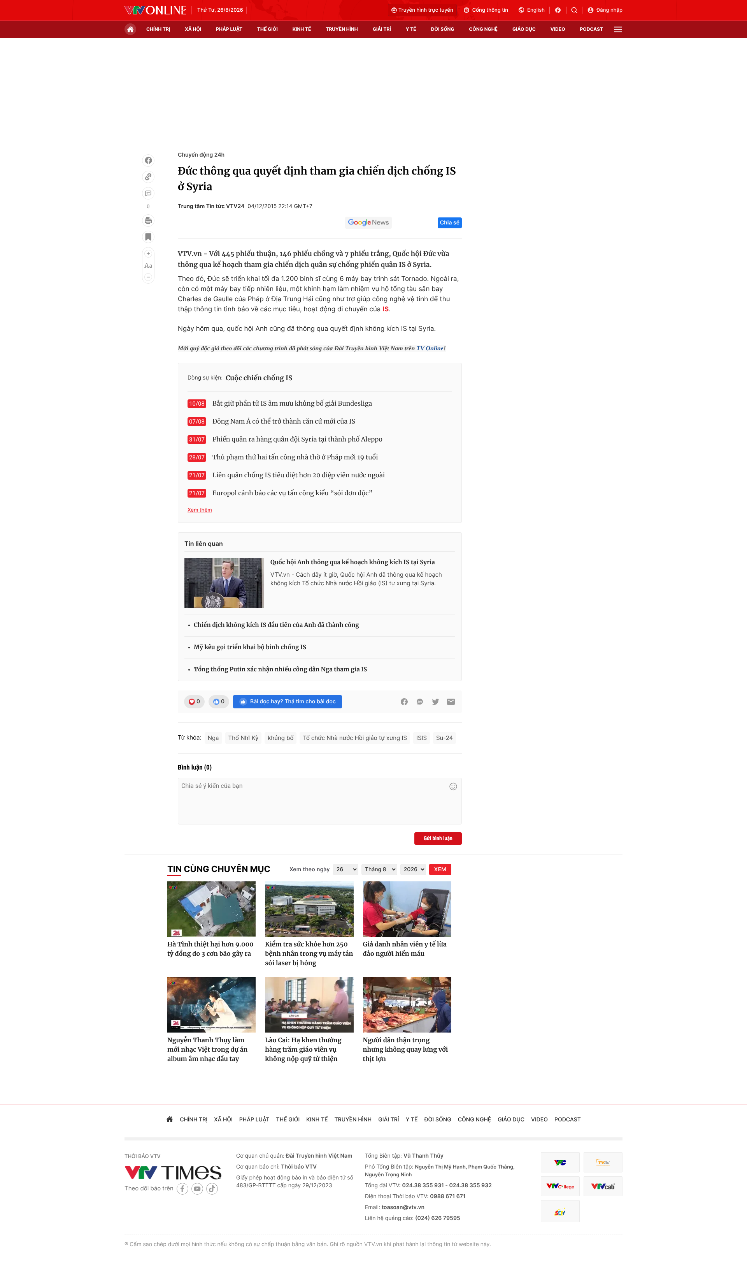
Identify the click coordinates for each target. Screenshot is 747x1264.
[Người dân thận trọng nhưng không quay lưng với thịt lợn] (407, 1005)
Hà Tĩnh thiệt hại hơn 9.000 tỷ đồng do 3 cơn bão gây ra (210, 949)
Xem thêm (200, 510)
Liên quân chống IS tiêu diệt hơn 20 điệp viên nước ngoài (298, 475)
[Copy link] (148, 177)
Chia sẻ (449, 222)
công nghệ (483, 29)
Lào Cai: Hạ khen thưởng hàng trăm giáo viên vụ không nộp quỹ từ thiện (303, 1049)
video (558, 29)
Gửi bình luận (438, 838)
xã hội (193, 29)
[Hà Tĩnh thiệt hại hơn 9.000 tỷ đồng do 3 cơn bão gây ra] (211, 909)
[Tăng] (148, 254)
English (536, 10)
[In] (148, 220)
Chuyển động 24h (201, 155)
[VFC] (560, 1162)
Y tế (411, 29)
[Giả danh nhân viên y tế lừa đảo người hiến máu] (407, 909)
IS (385, 309)
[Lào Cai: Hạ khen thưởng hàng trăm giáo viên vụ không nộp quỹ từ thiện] (309, 1005)
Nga (213, 737)
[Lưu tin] (148, 237)
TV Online (430, 348)
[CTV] (560, 1186)
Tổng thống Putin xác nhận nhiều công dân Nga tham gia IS (280, 669)
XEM (440, 869)
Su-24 (444, 737)
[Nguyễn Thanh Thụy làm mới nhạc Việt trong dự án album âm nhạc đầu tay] (211, 1005)
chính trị (158, 29)
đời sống (442, 29)
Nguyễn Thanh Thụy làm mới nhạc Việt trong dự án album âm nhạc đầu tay (207, 1049)
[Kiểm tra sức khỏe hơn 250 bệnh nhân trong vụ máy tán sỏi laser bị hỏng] (309, 909)
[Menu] (617, 29)
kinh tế (302, 29)
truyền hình (342, 29)
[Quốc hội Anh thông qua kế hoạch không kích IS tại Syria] (224, 583)
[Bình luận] (148, 193)
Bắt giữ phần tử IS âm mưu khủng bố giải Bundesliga (292, 404)
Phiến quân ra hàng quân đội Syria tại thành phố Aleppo (297, 439)
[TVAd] (603, 1162)
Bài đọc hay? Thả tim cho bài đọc (293, 701)
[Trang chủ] (130, 29)
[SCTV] (560, 1211)
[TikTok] (212, 1189)
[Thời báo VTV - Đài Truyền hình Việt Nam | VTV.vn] (155, 10)
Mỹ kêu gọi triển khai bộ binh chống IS (250, 647)
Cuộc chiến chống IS (259, 378)
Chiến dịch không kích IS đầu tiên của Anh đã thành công (276, 625)
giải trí (382, 29)
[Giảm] (148, 277)
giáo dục (524, 29)
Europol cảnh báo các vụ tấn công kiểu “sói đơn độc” (292, 493)
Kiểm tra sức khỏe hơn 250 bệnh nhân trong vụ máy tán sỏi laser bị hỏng (309, 954)
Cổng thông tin (490, 10)
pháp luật (229, 29)
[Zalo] (419, 701)
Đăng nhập (609, 10)
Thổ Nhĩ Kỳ (243, 737)
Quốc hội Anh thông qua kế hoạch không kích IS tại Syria (352, 562)
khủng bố (280, 737)
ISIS (421, 737)
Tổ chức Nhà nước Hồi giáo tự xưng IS (355, 737)
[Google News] (368, 223)
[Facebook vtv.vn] (560, 10)
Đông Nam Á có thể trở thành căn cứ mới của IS (283, 421)
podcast (591, 29)
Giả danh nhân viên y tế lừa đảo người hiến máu (405, 949)
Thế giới (267, 29)
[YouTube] (197, 1189)
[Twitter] (435, 701)
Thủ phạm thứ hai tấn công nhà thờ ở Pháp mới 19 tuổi (295, 457)
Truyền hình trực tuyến (425, 10)
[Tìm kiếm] (576, 10)
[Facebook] (148, 160)
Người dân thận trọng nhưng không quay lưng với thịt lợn (405, 1049)
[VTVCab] (603, 1186)
